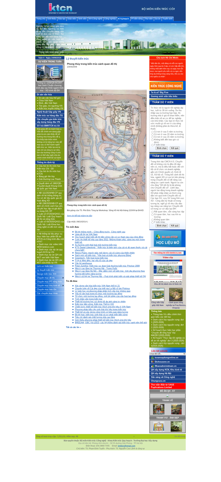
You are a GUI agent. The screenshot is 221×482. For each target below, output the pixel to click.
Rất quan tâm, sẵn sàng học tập (169, 211)
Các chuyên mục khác (47, 293)
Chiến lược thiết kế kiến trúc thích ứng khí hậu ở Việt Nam (103, 307)
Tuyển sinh (167, 19)
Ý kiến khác (159, 145)
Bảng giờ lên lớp (46, 176)
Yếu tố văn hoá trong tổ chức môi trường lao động (98, 293)
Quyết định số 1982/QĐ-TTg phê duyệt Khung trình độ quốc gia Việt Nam (49, 186)
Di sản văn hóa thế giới (49, 98)
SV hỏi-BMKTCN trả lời (48, 125)
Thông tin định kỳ (46, 162)
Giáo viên (72, 19)
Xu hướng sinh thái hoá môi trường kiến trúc (96, 245)
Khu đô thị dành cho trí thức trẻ (168, 284)
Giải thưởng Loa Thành (49, 179)
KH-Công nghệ (95, 19)
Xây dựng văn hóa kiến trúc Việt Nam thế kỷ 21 (97, 286)
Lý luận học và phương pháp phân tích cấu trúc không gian (102, 291)
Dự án (157, 19)
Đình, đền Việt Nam (47, 103)
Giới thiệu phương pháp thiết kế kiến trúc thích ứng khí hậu (103, 320)
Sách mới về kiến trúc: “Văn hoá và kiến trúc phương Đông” (103, 255)
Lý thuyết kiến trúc (45, 270)
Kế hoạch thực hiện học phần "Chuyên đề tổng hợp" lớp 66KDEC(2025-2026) (166, 333)
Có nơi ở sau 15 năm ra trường (169, 137)
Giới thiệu (52, 19)
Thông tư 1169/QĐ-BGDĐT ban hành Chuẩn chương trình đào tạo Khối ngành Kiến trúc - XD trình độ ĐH (50, 87)
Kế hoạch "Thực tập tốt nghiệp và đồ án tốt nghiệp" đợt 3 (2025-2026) (168, 339)
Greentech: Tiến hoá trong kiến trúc (91, 258)
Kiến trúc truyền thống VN (50, 108)
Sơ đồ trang (180, 436)
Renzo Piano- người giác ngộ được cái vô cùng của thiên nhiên (105, 253)
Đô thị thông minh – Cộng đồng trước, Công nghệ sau (100, 232)
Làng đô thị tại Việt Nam (86, 234)
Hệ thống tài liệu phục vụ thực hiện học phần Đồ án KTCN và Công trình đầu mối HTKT (50, 238)
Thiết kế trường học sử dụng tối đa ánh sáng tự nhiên (100, 301)
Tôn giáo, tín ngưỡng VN (49, 106)
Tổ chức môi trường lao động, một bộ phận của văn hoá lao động (105, 296)
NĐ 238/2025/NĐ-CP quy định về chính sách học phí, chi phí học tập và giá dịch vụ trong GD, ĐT (50, 207)
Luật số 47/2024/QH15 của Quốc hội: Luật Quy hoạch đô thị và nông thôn (50, 216)
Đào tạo (61, 19)
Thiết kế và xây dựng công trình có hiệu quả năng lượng (101, 312)
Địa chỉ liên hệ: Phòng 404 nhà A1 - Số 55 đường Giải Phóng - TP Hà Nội (110, 443)
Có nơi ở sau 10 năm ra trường (169, 134)
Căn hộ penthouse (83, 263)
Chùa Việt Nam (45, 100)
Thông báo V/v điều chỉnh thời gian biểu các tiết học (166, 315)
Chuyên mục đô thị (46, 278)
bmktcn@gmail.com (126, 446)
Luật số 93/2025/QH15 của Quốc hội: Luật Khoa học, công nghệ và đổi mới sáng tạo (50, 225)
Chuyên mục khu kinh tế (48, 285)
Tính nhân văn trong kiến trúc (88, 299)
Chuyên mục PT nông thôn (49, 281)
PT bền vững (137, 19)
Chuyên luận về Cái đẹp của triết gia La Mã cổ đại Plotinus (102, 288)
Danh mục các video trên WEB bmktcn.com (49, 245)
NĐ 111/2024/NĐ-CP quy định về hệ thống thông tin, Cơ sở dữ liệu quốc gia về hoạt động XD (49, 197)
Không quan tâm (161, 219)
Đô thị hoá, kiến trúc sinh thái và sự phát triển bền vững (101, 314)
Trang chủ (40, 19)
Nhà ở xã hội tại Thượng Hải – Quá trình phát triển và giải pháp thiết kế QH (110, 276)
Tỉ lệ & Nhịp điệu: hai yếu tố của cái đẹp (93, 260)
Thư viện (149, 19)
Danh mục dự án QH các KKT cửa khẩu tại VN (49, 261)
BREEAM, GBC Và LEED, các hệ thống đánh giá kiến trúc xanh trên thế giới (111, 322)
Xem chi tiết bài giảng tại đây (79, 216)
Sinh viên (82, 19)
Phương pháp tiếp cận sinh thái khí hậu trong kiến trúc (100, 309)
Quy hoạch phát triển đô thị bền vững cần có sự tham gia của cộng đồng (109, 237)
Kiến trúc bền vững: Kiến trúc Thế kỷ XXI (94, 304)
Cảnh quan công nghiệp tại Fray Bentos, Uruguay (176, 305)
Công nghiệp (110, 19)
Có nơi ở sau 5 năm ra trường (168, 131)
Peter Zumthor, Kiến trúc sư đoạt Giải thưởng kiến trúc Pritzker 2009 (107, 266)
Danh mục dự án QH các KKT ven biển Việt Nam (49, 256)
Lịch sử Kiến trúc (45, 266)
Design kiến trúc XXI (46, 274)
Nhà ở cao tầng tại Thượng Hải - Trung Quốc (96, 268)
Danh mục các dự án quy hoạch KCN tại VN (50, 250)
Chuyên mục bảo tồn (46, 289)
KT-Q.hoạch (123, 19)
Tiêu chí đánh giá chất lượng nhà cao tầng (95, 317)
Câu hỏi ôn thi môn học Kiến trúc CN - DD (49, 167)
